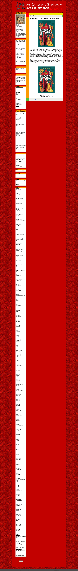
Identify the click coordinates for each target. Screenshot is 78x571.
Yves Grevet (17, 534)
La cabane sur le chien (19, 243)
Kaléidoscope (18, 233)
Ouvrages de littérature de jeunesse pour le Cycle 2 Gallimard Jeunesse (19, 140)
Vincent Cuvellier (18, 525)
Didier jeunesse (18, 210)
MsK (16, 274)
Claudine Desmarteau (19, 365)
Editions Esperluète (18, 215)
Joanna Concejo (18, 430)
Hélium (17, 229)
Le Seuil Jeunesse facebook (20, 251)
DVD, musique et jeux (19, 107)
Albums (17, 94)
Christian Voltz (18, 359)
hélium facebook (18, 230)
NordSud (17, 281)
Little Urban (17, 259)
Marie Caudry (18, 449)
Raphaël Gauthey (18, 491)
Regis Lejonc (18, 494)
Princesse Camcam (18, 490)
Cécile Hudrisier (18, 349)
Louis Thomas (18, 445)
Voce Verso (17, 306)
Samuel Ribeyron (18, 501)
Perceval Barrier (18, 484)
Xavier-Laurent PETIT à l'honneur (20, 166)
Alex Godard (17, 312)
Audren (17, 330)
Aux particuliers (18, 174)
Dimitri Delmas (18, 380)
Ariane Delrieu (18, 326)
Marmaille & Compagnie (19, 264)
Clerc (16, 46)
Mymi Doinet (17, 468)
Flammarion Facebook (19, 219)
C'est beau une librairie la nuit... (20, 158)
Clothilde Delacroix (18, 369)
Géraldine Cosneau (19, 406)
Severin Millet (18, 511)
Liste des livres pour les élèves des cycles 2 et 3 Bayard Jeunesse (20, 133)
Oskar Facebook (18, 285)
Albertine (17, 311)
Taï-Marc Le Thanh (18, 516)
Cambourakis (18, 202)
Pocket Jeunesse (18, 290)
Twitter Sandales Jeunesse (20, 555)
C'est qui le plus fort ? (19, 76)
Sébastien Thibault (18, 509)
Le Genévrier (18, 248)
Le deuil (17, 125)
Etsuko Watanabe (18, 394)
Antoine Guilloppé (18, 325)
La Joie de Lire (18, 244)
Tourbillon (17, 304)
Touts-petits (17, 93)
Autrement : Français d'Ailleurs (20, 194)
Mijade (17, 266)
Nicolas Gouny (18, 474)
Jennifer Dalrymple (18, 429)
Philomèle (17, 289)
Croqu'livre (17, 538)
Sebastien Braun (18, 505)
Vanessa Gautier (18, 524)
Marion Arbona (18, 453)
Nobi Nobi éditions (18, 280)
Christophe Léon (18, 360)
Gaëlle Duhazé (18, 401)
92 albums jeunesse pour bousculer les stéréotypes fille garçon (20, 113)
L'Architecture (18, 119)
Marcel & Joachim (18, 261)
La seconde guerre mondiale (20, 124)
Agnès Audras (18, 310)
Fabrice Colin (18, 395)
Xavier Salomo (18, 530)
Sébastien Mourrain (19, 506)
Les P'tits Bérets (18, 256)
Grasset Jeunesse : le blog (20, 225)
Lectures (17, 69)
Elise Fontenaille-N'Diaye (19, 384)
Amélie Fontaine (18, 316)
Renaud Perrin (18, 496)
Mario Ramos (18, 135)
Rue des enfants (18, 296)
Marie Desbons (18, 450)
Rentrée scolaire (18, 149)
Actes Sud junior (18, 189)
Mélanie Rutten (18, 463)
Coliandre (17, 371)
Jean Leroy (17, 424)
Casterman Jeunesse (19, 203)
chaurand (17, 43)
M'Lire (17, 554)
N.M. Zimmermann (18, 469)
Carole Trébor (18, 345)
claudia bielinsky (18, 56)
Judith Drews (18, 434)
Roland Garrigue (18, 499)
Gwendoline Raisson (19, 415)
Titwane (17, 520)
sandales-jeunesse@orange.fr (20, 27)
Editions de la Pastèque (19, 214)
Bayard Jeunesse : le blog (19, 198)
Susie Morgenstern (18, 515)
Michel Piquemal (18, 465)
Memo (17, 265)
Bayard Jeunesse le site (19, 199)
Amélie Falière (18, 315)
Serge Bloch (17, 510)
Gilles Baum (17, 409)
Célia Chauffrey (18, 351)
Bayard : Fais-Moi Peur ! (19, 197)
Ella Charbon (18, 385)
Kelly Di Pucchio (18, 440)
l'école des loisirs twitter (19, 239)
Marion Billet (17, 454)
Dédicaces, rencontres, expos (20, 68)
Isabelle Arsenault (18, 420)
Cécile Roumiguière (19, 350)
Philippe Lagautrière (19, 486)
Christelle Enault (18, 356)
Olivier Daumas (18, 475)
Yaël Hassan (18, 531)
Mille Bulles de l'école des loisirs (20, 270)
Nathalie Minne (18, 473)
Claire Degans (18, 361)
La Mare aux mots (18, 551)
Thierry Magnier (18, 301)
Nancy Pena (17, 470)
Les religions (18, 131)
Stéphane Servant (18, 514)
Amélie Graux (18, 317)
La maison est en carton (19, 245)
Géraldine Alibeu (18, 405)
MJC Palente (18, 543)
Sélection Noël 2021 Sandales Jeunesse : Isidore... (20, 41)
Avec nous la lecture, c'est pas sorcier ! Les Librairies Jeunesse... (20, 156)
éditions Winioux (18, 218)
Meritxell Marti (18, 464)
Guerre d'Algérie (18, 118)
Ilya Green (17, 419)
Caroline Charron (18, 53)
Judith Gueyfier (18, 435)
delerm (17, 48)
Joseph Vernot (18, 433)
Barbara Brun (18, 336)
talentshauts (17, 300)
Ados (16, 98)
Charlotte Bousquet (18, 354)
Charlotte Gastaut (18, 355)
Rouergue (17, 294)
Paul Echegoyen (18, 481)
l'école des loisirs (18, 235)
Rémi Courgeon (18, 495)
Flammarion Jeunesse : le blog (20, 220)
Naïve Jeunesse (18, 275)
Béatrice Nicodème (18, 340)
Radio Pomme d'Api (19, 544)
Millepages (17, 271)
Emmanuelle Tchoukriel (19, 390)
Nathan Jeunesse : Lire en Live (20, 279)
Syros (17, 299)
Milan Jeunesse (18, 269)
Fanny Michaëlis (18, 396)
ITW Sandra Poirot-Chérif (19, 159)
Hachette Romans (18, 228)
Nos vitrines (17, 70)
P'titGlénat (17, 286)
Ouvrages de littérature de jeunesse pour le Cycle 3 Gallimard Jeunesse (19, 143)
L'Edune (17, 240)
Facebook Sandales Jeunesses (20, 550)
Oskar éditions (18, 284)
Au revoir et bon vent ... (22, 61)
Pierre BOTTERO (18, 164)
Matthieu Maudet (18, 459)
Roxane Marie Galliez (19, 500)
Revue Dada (18, 291)
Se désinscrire (19, 183)
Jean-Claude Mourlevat (19, 425)
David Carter (18, 375)
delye (16, 61)
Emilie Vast (17, 389)
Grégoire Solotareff (18, 410)
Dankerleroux (18, 374)
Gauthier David (18, 404)
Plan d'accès (18, 31)
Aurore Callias (18, 335)
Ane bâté (17, 193)
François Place (18, 399)
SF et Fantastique (18, 99)
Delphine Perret (18, 379)
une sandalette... (18, 165)
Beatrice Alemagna (18, 339)
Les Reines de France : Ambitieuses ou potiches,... (20, 54)
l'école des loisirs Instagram (20, 238)
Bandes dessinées (18, 103)
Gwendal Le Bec (18, 414)
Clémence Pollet (18, 366)
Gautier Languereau (19, 224)
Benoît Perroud (18, 341)
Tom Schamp (18, 521)
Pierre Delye (17, 489)
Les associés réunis (19, 443)
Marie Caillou (18, 448)
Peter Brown (17, 485)
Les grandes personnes (19, 255)
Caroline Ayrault (18, 346)
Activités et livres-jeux (19, 104)
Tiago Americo (18, 519)
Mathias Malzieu (18, 458)
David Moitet (17, 376)
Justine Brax (17, 439)
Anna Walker (18, 320)
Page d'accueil (60, 12)
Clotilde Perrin (18, 370)
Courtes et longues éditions (20, 207)
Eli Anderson (18, 381)
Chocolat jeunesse (18, 204)
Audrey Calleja (18, 331)
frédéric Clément (18, 40)
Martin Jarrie (17, 455)
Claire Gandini (18, 364)
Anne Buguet (18, 321)
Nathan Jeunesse (18, 276)
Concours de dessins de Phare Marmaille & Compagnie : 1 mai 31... (20, 78)
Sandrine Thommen (19, 504)
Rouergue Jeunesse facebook (20, 295)
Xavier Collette (18, 529)
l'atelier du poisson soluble (20, 234)
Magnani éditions (18, 260)
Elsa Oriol (17, 386)
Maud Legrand (18, 460)
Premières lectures (18, 95)
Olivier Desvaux (18, 478)
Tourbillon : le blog (18, 305)
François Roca (18, 400)
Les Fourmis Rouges (19, 254)
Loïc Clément (18, 444)
